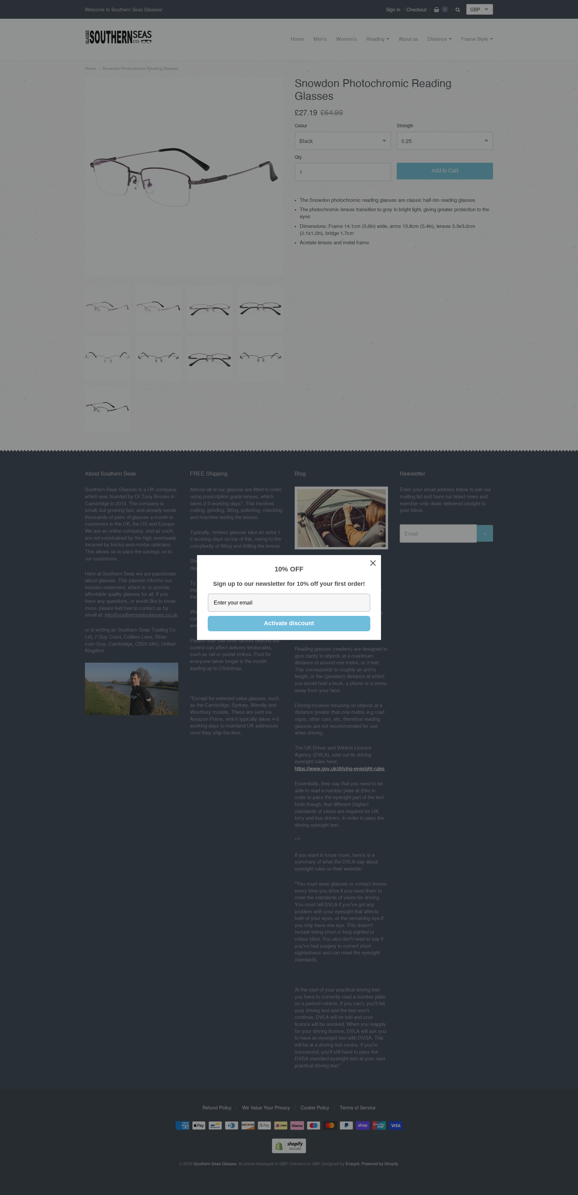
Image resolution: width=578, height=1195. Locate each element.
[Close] (373, 563)
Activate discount (289, 623)
